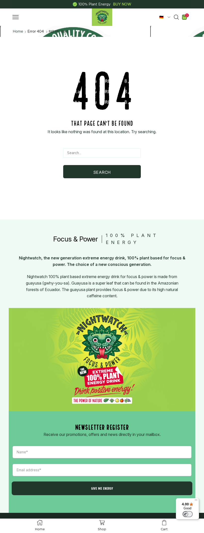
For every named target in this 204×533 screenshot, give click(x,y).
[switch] (188, 514)
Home (18, 31)
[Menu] (196, 501)
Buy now (122, 4)
